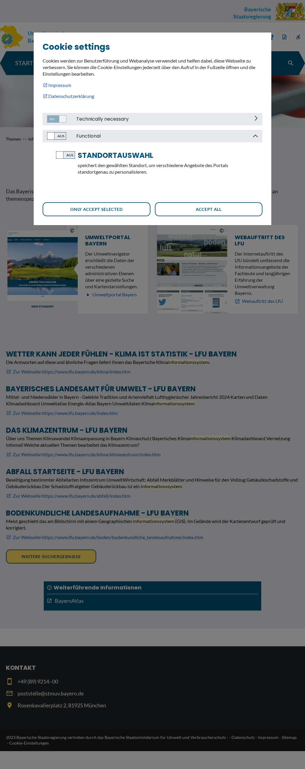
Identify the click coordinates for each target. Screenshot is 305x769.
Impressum (59, 85)
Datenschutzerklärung (71, 96)
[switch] (54, 119)
